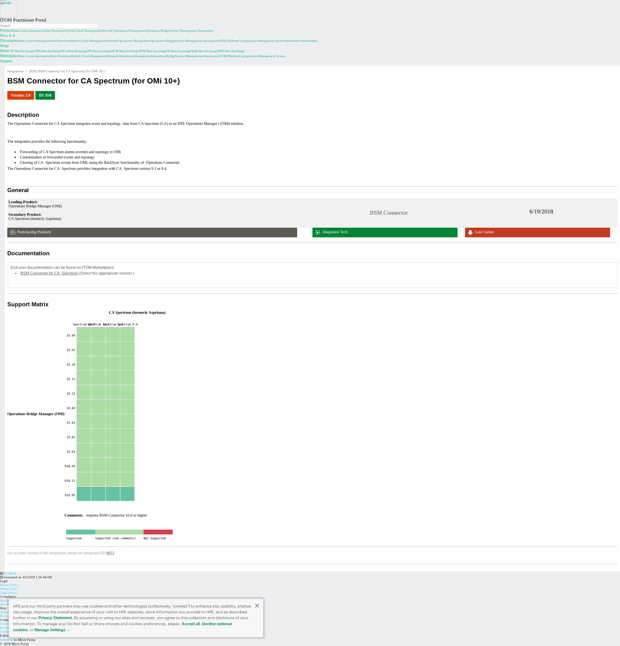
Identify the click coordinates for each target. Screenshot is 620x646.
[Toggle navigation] (0, 23)
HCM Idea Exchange (125, 51)
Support (6, 61)
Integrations (15, 71)
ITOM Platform (228, 41)
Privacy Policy (9, 585)
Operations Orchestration (301, 41)
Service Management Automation (191, 30)
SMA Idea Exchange (231, 51)
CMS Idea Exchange (47, 51)
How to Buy (8, 616)
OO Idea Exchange (178, 51)
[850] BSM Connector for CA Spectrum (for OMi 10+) (67, 71)
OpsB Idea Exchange (204, 51)
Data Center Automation (29, 30)
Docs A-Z (7, 35)
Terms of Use (8, 589)
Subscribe (6, 640)
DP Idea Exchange (99, 51)
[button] (257, 606)
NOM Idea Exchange (152, 51)
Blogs (4, 46)
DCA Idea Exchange (74, 51)
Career (4, 623)
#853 (110, 553)
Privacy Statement (55, 618)
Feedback (9, 573)
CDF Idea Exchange (21, 51)
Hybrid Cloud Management (83, 30)
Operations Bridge (158, 30)
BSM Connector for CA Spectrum (49, 273)
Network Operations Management (123, 30)
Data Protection (55, 30)
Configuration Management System (261, 41)
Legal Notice (8, 592)
